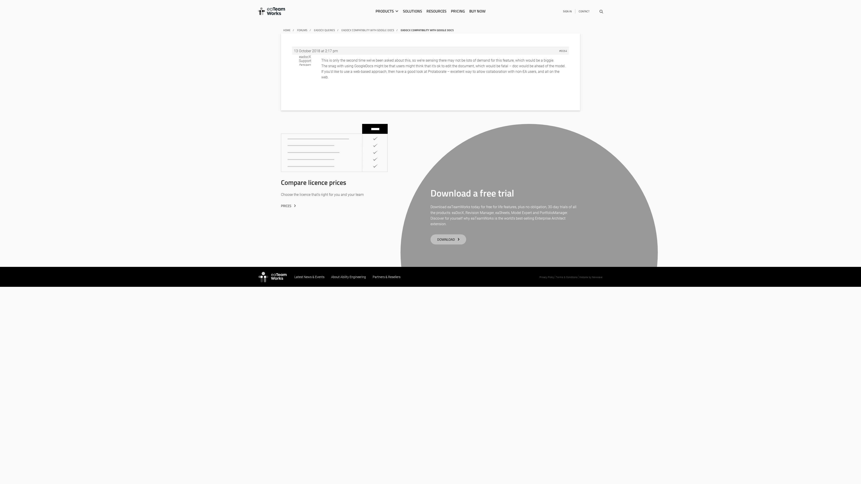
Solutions (412, 11)
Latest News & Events (309, 277)
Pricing (458, 11)
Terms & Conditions (567, 277)
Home (287, 30)
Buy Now (477, 11)
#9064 (563, 51)
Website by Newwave (590, 277)
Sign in (567, 11)
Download (446, 239)
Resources (436, 11)
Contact (584, 11)
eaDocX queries (324, 30)
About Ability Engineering (348, 277)
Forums (302, 30)
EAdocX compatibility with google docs (367, 30)
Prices (286, 205)
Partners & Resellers (386, 277)
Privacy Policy (546, 277)
